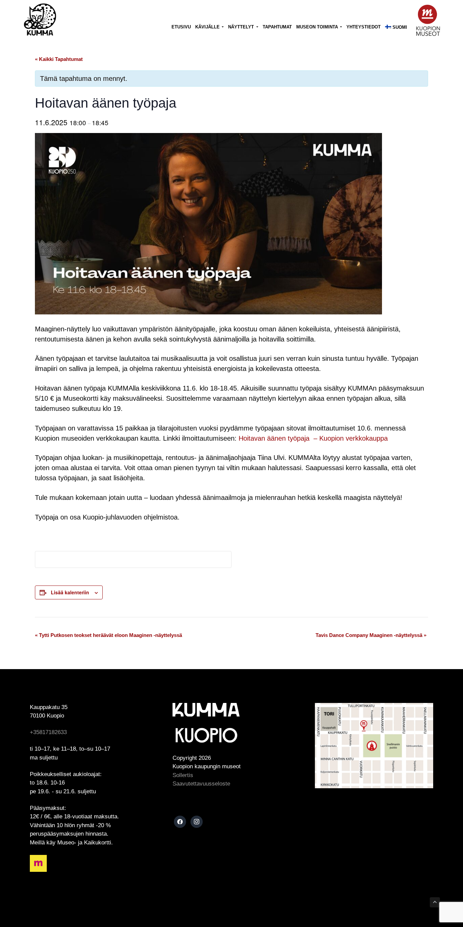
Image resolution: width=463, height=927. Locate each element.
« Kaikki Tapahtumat (59, 59)
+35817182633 (48, 732)
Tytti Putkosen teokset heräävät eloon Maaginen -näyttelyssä (108, 635)
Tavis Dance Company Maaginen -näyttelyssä (371, 635)
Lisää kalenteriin (70, 592)
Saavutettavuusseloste (201, 783)
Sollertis (183, 775)
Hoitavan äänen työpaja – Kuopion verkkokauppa (313, 438)
